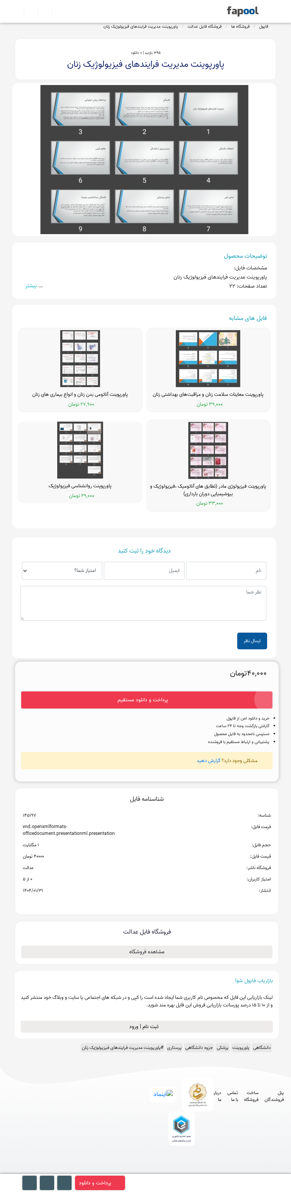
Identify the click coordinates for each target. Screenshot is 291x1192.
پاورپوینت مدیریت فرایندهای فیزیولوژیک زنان (140, 26)
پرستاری (174, 1047)
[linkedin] (208, 1170)
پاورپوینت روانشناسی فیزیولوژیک (79, 486)
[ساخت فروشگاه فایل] (42, 11)
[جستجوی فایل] (56, 11)
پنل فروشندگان (274, 1096)
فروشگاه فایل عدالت (205, 26)
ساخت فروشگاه (251, 1096)
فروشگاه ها (240, 26)
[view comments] (156, 903)
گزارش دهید (209, 761)
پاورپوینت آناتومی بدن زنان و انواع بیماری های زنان (80, 394)
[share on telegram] (137, 903)
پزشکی (222, 1047)
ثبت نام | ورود (144, 1026)
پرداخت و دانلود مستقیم (142, 700)
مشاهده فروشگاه (146, 952)
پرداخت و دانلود (95, 1183)
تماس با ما (232, 1096)
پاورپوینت (240, 1047)
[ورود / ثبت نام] (28, 11)
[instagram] (180, 1170)
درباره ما (216, 1096)
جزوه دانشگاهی (199, 1047)
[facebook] (151, 1170)
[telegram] (166, 1170)
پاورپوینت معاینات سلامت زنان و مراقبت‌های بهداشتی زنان (208, 394)
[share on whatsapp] (146, 903)
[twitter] (194, 1170)
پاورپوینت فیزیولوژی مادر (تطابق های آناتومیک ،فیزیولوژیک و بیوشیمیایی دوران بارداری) (208, 490)
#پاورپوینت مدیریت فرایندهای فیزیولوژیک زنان (122, 1047)
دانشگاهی (262, 1047)
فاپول (263, 26)
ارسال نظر (252, 640)
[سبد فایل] (18, 11)
